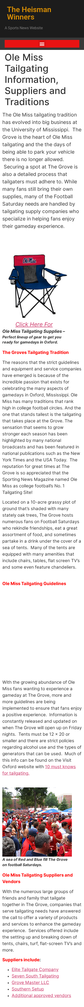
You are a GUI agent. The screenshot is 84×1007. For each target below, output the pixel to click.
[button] (42, 44)
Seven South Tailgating (35, 976)
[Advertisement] (42, 633)
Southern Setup (28, 989)
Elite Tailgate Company (35, 969)
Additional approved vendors (41, 995)
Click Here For (34, 324)
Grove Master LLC (30, 982)
